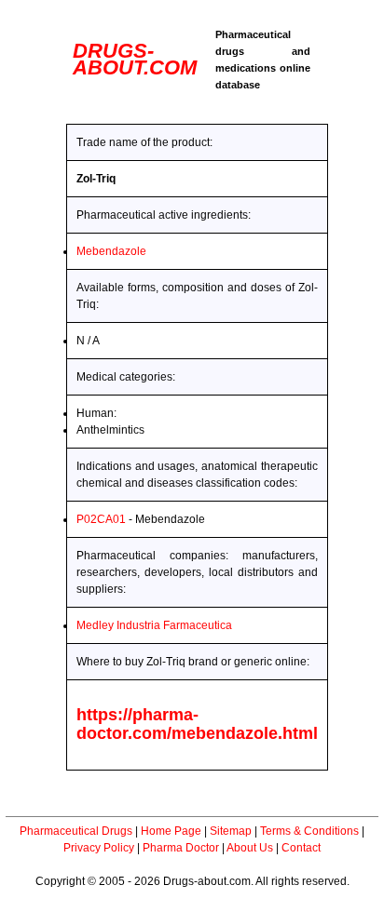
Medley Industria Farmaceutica (154, 625)
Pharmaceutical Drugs (76, 831)
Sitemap (231, 831)
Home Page (171, 831)
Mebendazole (111, 251)
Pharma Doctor (181, 847)
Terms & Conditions (309, 831)
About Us (249, 847)
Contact (301, 847)
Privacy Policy (98, 847)
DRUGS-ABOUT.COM (135, 59)
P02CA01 (101, 519)
